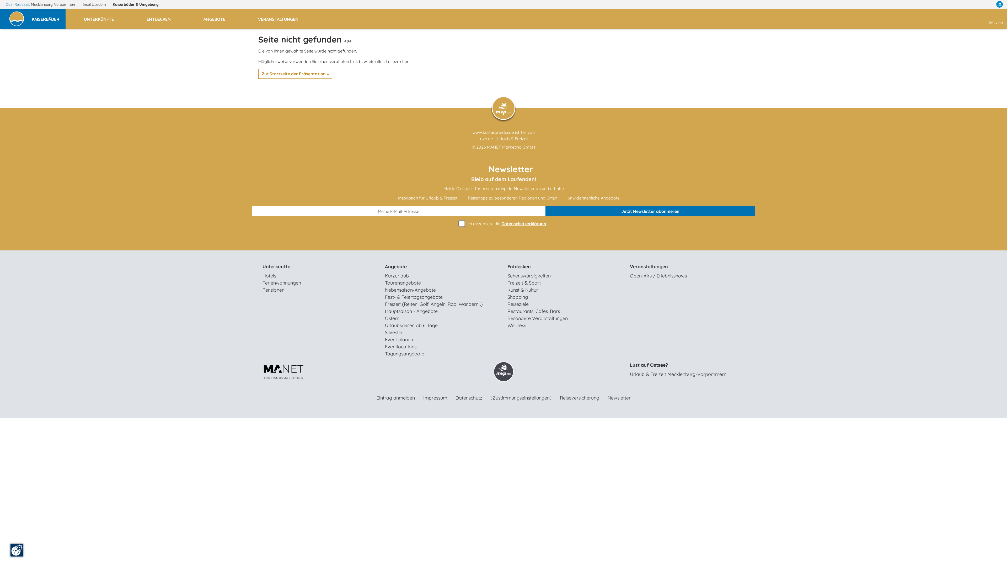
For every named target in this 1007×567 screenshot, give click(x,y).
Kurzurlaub (397, 276)
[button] (49, 16)
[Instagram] (988, 4)
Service (996, 22)
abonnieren (650, 211)
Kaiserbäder (136, 4)
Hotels (269, 276)
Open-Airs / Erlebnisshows (658, 276)
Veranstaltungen (649, 267)
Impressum (435, 398)
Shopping (517, 297)
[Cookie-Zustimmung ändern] (16, 550)
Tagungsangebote (404, 354)
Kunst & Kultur (522, 290)
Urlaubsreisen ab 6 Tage (411, 325)
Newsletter (619, 398)
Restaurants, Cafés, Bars (533, 311)
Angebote (396, 267)
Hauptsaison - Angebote (411, 311)
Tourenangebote (403, 283)
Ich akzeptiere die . (506, 223)
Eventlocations (400, 347)
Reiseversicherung (579, 398)
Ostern (392, 318)
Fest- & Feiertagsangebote (414, 297)
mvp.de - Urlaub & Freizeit (503, 138)
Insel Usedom (95, 4)
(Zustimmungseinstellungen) (521, 398)
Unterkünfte (276, 267)
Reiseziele (518, 304)
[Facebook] (976, 4)
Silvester (394, 332)
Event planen (399, 340)
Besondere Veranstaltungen (537, 318)
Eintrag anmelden (396, 398)
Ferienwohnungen (282, 283)
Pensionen (274, 290)
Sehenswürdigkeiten (529, 276)
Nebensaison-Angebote (410, 290)
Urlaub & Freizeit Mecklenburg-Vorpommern (678, 374)
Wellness (516, 325)
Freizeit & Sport (524, 283)
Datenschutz (469, 398)
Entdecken (519, 267)
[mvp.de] (999, 4)
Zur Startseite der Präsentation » (295, 73)
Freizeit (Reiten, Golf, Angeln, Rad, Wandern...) (434, 304)
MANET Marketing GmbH (511, 147)
